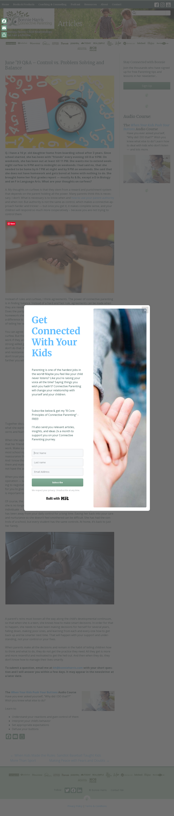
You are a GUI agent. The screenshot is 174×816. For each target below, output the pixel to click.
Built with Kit (57, 498)
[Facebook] (4, 21)
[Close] (145, 310)
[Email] (4, 28)
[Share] (4, 34)
